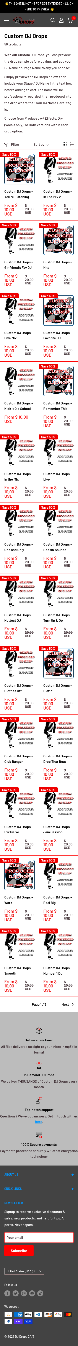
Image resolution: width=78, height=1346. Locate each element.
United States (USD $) (20, 1271)
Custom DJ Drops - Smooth (18, 970)
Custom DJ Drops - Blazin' (57, 688)
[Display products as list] (72, 144)
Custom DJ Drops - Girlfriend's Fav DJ (18, 264)
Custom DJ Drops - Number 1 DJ (57, 970)
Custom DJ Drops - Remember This (57, 406)
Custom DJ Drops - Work (18, 900)
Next (65, 1004)
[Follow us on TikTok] (40, 1293)
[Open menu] (6, 20)
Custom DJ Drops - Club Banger (18, 758)
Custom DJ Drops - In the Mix (18, 476)
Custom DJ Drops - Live (57, 476)
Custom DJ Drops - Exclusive (18, 829)
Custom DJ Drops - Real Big (57, 900)
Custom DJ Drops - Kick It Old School (18, 406)
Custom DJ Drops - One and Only (18, 547)
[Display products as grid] (65, 144)
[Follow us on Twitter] (16, 1293)
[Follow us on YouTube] (32, 1293)
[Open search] (52, 20)
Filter (15, 144)
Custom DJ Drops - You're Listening (18, 194)
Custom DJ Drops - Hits (57, 264)
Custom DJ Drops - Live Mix (18, 335)
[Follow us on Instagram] (24, 1293)
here (38, 1121)
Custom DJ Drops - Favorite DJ (57, 335)
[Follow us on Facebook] (7, 1293)
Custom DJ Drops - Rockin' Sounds (57, 547)
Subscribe (19, 1250)
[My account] (61, 20)
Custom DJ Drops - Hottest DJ (18, 617)
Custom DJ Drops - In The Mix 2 (57, 194)
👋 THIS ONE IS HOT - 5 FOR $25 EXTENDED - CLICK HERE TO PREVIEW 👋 (39, 6)
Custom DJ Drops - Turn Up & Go (57, 617)
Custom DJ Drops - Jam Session (57, 829)
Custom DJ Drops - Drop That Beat (57, 758)
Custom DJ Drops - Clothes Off (18, 688)
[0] (70, 20)
